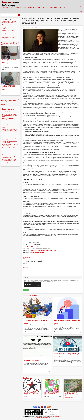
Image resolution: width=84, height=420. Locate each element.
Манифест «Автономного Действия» (43, 417)
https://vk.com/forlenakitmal (38, 252)
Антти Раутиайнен (57, 356)
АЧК (39, 7)
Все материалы (8, 109)
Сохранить (26, 289)
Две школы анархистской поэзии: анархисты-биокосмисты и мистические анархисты (9, 119)
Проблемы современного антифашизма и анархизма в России (31, 393)
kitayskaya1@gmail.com (32, 246)
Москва (24, 256)
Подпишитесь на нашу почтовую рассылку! (10, 100)
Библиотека (53, 7)
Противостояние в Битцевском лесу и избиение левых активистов (9, 25)
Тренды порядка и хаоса (29, 7)
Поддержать (62, 7)
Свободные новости (31, 378)
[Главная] (11, 4)
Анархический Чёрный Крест (10, 44)
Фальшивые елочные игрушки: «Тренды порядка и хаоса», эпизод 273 (9, 157)
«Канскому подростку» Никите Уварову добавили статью (9, 60)
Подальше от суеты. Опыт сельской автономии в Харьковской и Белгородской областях (71, 394)
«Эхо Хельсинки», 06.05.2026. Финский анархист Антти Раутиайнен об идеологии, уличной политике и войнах (66, 354)
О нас (35, 417)
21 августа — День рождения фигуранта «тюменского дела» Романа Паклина (9, 151)
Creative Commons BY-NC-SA (55, 416)
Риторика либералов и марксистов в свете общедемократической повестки (33, 359)
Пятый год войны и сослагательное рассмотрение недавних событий (35, 321)
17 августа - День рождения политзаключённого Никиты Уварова (8, 86)
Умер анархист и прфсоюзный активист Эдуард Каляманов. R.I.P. (9, 35)
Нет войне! (18, 7)
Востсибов (26, 323)
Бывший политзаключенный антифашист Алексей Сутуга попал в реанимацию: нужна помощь (9, 27)
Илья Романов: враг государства (8, 30)
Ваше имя (25, 263)
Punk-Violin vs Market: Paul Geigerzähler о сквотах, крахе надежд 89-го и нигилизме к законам (10, 115)
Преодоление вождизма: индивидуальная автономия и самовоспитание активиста (67, 321)
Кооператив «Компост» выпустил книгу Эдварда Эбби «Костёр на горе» (9, 22)
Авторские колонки (30, 295)
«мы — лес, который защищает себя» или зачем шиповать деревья (51, 393)
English (24, 258)
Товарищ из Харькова (69, 397)
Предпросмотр (33, 289)
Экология (38, 255)
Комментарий (26, 267)
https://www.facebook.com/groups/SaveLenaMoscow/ (44, 250)
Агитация (45, 7)
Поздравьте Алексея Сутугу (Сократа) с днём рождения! (9, 33)
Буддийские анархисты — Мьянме (8, 154)
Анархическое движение (27, 255)
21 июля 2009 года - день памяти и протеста (8, 38)
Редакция (35, 27)
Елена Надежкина (26, 257)
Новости (24, 14)
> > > (10, 164)
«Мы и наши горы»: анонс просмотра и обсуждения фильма (9, 142)
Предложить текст (8, 7)
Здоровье (34, 255)
